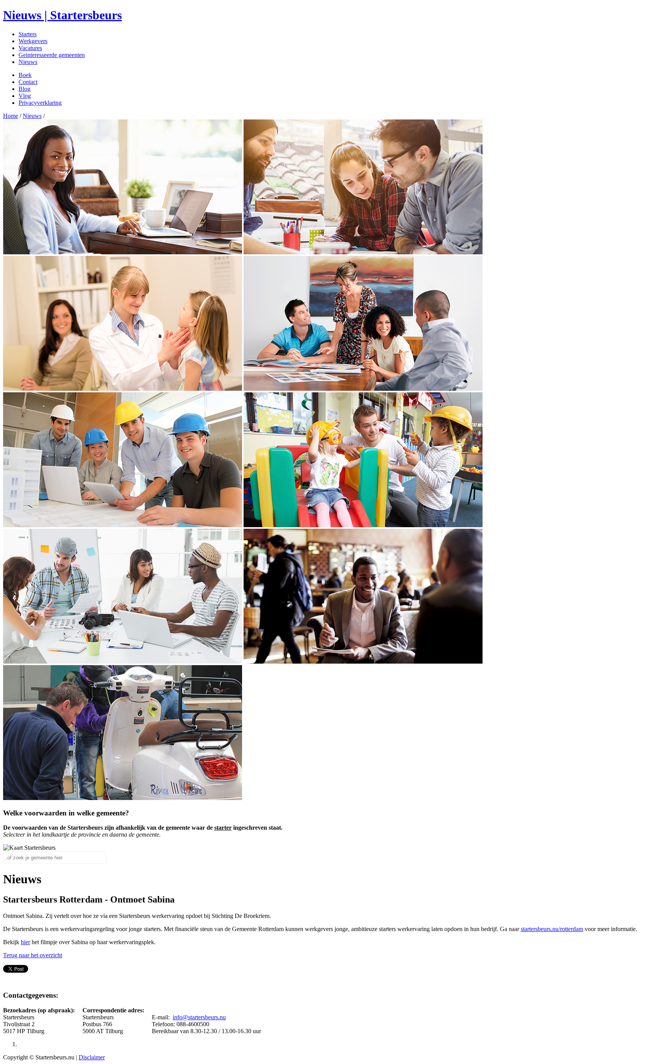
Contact (27, 82)
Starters (27, 34)
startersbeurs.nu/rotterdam (552, 929)
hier (25, 942)
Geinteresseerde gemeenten (51, 55)
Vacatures (30, 48)
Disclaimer (92, 1057)
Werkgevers (32, 41)
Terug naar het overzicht (32, 955)
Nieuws (27, 62)
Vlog (24, 95)
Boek (25, 75)
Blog (24, 89)
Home (10, 116)
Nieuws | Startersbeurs (62, 15)
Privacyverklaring (40, 102)
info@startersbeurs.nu (199, 1017)
